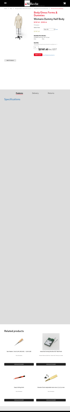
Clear (56, 29)
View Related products (48, 55)
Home (5, 8)
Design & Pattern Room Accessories (23, 8)
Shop (11, 8)
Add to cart (38, 54)
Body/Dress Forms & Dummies (41, 8)
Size (35, 29)
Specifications (12, 99)
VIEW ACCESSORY (19, 364)
